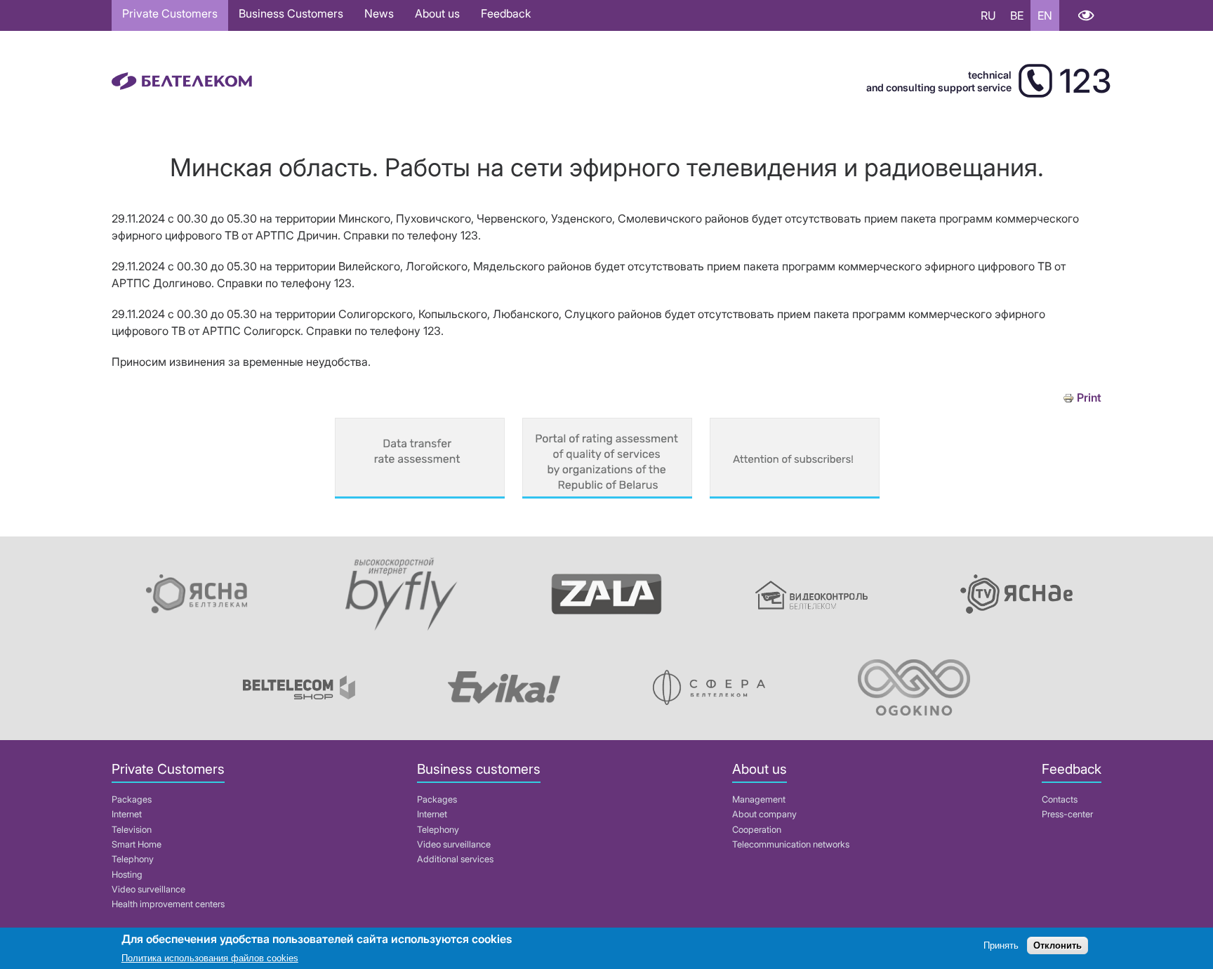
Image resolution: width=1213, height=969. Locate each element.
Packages (132, 799)
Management (759, 799)
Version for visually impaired (1085, 15)
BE (1016, 15)
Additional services (455, 859)
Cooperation (756, 829)
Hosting (127, 874)
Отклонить (1057, 946)
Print (1089, 397)
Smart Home (136, 844)
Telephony (133, 859)
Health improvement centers (168, 904)
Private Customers (170, 13)
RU (988, 15)
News (379, 13)
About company (764, 814)
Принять (1001, 946)
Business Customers (291, 13)
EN (1045, 15)
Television (132, 829)
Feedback (506, 13)
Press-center (1067, 814)
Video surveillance (148, 889)
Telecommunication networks (790, 844)
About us (437, 13)
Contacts (1060, 799)
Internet (127, 814)
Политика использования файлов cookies (209, 958)
